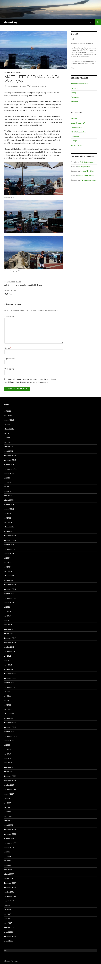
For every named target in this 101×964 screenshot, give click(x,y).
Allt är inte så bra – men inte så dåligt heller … (23, 283)
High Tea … (10, 292)
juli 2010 (7, 745)
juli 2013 (7, 607)
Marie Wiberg (10, 22)
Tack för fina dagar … (87, 162)
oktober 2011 (9, 683)
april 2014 (7, 567)
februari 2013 (9, 629)
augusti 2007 (9, 901)
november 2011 (10, 678)
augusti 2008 (9, 847)
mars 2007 (8, 923)
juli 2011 (7, 691)
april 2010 (7, 758)
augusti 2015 (9, 509)
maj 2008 (7, 861)
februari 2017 (9, 447)
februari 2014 (9, 576)
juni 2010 (7, 749)
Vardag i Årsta (76, 145)
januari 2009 (8, 825)
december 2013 (10, 585)
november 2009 (10, 780)
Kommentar (10, 316)
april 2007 (7, 919)
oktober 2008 (9, 838)
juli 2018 (7, 424)
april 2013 (7, 620)
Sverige (74, 141)
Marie (23, 86)
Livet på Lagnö (76, 127)
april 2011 (7, 705)
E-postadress (10, 358)
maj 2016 (7, 487)
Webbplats (9, 369)
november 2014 (10, 540)
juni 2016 (7, 482)
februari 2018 (9, 429)
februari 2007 (9, 927)
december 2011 (10, 674)
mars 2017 (8, 442)
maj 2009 (7, 807)
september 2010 (10, 736)
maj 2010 (7, 754)
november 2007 (10, 887)
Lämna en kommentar (37, 86)
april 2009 (7, 812)
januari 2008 (8, 878)
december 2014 (10, 536)
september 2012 (10, 651)
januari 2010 (8, 772)
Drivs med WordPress (11, 961)
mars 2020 (8, 415)
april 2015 (7, 518)
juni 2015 (7, 513)
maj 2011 (7, 700)
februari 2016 (9, 500)
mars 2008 (8, 870)
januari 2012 (8, 669)
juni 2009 (7, 803)
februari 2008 (9, 874)
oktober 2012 (9, 647)
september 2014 (10, 549)
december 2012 (10, 638)
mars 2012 (8, 665)
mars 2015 (8, 522)
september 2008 (10, 843)
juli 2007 (7, 905)
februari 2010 (9, 767)
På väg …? (74, 93)
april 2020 (7, 411)
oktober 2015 (9, 504)
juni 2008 (7, 856)
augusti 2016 (9, 473)
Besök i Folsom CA (78, 123)
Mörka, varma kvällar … (86, 175)
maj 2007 (7, 914)
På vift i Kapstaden (12, 72)
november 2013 (10, 589)
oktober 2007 (9, 892)
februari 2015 (9, 527)
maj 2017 (7, 433)
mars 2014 (8, 571)
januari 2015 (8, 531)
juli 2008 (7, 852)
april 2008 (7, 865)
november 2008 (10, 834)
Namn (7, 348)
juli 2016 (7, 478)
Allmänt (74, 118)
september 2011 (10, 687)
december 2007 (10, 883)
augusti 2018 (9, 420)
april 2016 (7, 491)
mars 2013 (8, 625)
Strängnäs (75, 136)
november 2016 (10, 460)
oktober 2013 (9, 593)
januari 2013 (8, 634)
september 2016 (10, 469)
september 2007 (10, 896)
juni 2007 (7, 910)
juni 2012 (7, 656)
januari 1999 (8, 941)
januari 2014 (8, 580)
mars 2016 (8, 496)
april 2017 (7, 438)
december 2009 (10, 776)
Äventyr (90, 22)
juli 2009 (7, 798)
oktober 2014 (9, 545)
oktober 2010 (9, 732)
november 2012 (10, 642)
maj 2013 (7, 616)
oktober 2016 (9, 464)
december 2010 (10, 723)
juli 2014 (7, 558)
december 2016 (10, 455)
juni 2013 (7, 611)
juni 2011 (7, 696)
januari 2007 (8, 932)
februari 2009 (9, 821)
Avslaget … (75, 97)
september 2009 (10, 789)
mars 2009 (8, 816)
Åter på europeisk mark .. (80, 84)
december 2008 (10, 829)
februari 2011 (9, 714)
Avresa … (74, 88)
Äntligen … (75, 101)
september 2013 (10, 598)
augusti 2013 (9, 602)
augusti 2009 (9, 794)
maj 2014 (7, 562)
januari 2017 (8, 451)
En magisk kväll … (84, 166)
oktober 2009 (9, 785)
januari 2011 (8, 718)
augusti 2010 (9, 740)
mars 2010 (8, 763)
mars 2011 (8, 709)
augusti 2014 (9, 553)
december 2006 (10, 936)
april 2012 (7, 660)
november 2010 (10, 727)
